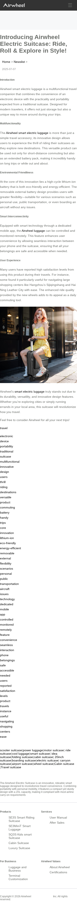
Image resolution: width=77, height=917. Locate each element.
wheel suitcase (43, 763)
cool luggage (20, 753)
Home (6, 61)
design (4, 471)
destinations (8, 492)
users (3, 477)
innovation (7, 533)
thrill (3, 482)
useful (4, 716)
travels (4, 706)
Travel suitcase (11, 767)
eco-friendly (8, 543)
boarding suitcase (24, 760)
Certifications (58, 872)
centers (5, 731)
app (2, 614)
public (4, 578)
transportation (9, 584)
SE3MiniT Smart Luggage (20, 827)
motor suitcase (54, 750)
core (3, 527)
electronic (6, 436)
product (5, 502)
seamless (6, 645)
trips (3, 522)
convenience (8, 640)
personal (6, 573)
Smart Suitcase (42, 896)
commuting (7, 507)
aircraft (4, 589)
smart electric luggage (29, 391)
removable (7, 553)
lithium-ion (7, 538)
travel (3, 428)
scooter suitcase (11, 750)
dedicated (6, 604)
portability (6, 446)
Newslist (19, 61)
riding (3, 487)
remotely (6, 629)
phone (4, 655)
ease (3, 736)
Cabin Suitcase (19, 843)
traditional (6, 451)
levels (4, 696)
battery (4, 512)
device (4, 441)
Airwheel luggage (33, 230)
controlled (6, 619)
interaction (7, 650)
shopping (6, 726)
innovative (7, 466)
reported (6, 685)
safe (3, 665)
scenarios (6, 568)
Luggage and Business (18, 868)
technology (7, 599)
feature (5, 634)
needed (5, 675)
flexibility (5, 563)
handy (4, 517)
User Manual (58, 817)
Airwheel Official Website (16, 908)
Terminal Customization (18, 877)
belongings (7, 660)
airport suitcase (22, 763)
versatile (5, 497)
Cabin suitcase (64, 763)
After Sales (57, 822)
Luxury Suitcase (19, 848)
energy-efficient (10, 548)
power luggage (33, 750)
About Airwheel (60, 867)
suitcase (5, 456)
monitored (7, 624)
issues (4, 594)
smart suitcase (40, 753)
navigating (7, 721)
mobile (4, 609)
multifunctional (9, 461)
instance (5, 711)
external (5, 558)
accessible (7, 670)
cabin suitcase (43, 757)
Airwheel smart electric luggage (27, 133)
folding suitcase (22, 757)
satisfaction (7, 690)
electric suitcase (47, 760)
